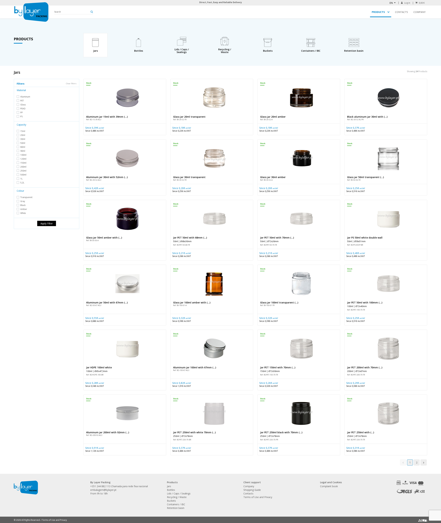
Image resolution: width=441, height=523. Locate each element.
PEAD (22, 108)
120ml (23, 158)
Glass (23, 104)
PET (22, 100)
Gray (22, 201)
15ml (22, 131)
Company (419, 12)
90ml (22, 150)
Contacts (401, 12)
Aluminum (25, 96)
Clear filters (71, 83)
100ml (23, 154)
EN (391, 2)
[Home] (31, 12)
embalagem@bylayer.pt (103, 489)
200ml (23, 166)
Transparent (26, 197)
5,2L (22, 182)
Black (22, 205)
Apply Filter (46, 223)
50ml (22, 143)
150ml (23, 162)
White (23, 213)
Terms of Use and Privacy (257, 497)
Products (378, 12)
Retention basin (175, 508)
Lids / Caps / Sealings (179, 493)
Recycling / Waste (177, 497)
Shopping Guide (252, 489)
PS (21, 116)
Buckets (171, 500)
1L (21, 178)
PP (21, 112)
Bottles (171, 489)
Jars (169, 486)
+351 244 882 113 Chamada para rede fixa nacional (119, 486)
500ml (23, 174)
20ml (22, 135)
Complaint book (329, 486)
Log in (407, 2)
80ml (22, 147)
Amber (23, 209)
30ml (22, 139)
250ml (23, 170)
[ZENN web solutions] (422, 519)
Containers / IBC (176, 504)
